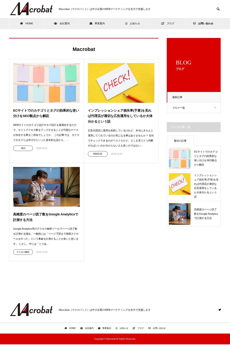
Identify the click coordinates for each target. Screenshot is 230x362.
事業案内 (98, 23)
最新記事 (177, 97)
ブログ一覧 (178, 107)
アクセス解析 (23, 252)
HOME (28, 23)
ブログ (169, 23)
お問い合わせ (204, 23)
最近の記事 (180, 140)
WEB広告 (97, 154)
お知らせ (133, 23)
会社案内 (63, 23)
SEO (23, 148)
